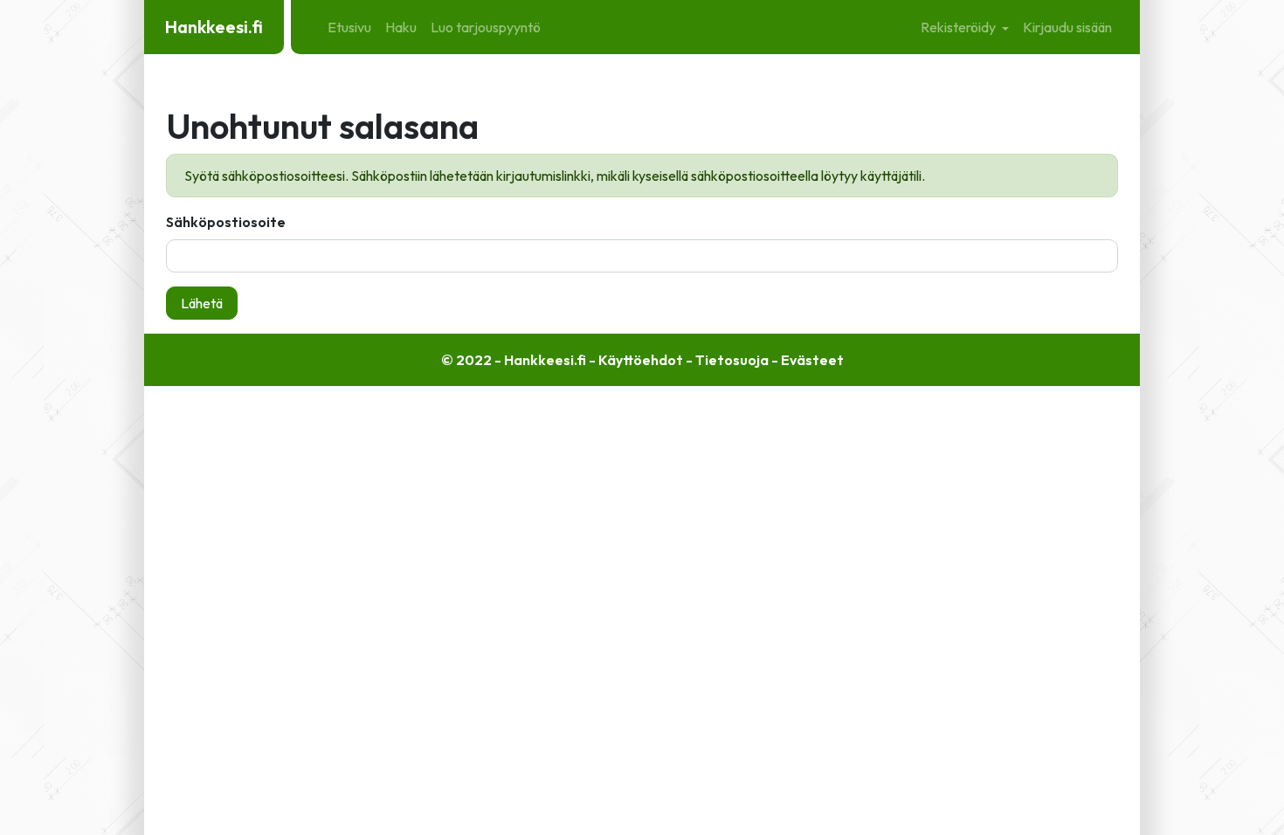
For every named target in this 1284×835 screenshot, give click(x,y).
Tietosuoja (732, 360)
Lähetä (202, 303)
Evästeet (812, 360)
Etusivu (349, 27)
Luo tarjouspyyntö (486, 27)
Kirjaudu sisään (1067, 27)
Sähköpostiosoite (226, 222)
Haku (401, 27)
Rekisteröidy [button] (959, 27)
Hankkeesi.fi (214, 27)
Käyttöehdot (640, 360)
